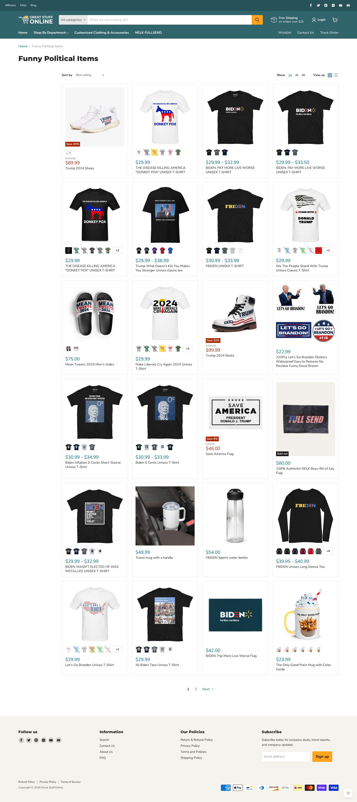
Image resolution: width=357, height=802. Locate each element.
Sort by (67, 75)
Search (104, 740)
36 (296, 75)
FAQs (23, 5)
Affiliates (10, 5)
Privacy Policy (190, 746)
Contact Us (305, 32)
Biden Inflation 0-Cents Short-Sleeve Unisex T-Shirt (93, 464)
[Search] (257, 20)
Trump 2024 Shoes (79, 168)
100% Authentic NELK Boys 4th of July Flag (305, 470)
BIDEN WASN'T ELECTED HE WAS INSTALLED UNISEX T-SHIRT (92, 569)
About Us (106, 752)
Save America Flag (219, 454)
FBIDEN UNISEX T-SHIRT (225, 266)
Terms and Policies (193, 752)
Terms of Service (71, 782)
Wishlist (284, 32)
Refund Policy (26, 782)
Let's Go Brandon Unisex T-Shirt (89, 665)
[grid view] (330, 75)
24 (290, 75)
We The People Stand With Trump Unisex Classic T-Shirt (302, 268)
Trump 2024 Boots (220, 355)
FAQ (103, 758)
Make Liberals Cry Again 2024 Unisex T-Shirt (164, 366)
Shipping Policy (191, 758)
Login (322, 20)
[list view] (336, 75)
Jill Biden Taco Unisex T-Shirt (157, 665)
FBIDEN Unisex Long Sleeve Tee (300, 567)
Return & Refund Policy (197, 740)
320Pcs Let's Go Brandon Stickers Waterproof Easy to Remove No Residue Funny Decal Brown (301, 361)
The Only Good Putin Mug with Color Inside (303, 667)
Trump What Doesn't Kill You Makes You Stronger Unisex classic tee (163, 268)
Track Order (329, 32)
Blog (33, 5)
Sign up (322, 756)
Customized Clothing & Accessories (101, 32)
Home (22, 32)
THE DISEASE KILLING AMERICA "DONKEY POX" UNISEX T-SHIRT (161, 170)
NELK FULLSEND (148, 32)
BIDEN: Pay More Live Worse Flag (231, 656)
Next (206, 689)
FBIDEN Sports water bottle (227, 557)
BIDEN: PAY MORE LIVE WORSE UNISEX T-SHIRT (230, 170)
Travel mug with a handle (154, 557)
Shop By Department (50, 32)
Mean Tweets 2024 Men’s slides (89, 364)
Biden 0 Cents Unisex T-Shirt (157, 462)
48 (303, 75)
